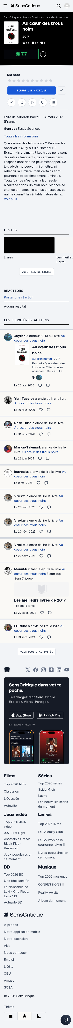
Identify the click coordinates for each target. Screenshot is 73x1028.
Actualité (10, 805)
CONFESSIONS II (51, 884)
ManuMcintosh (26, 569)
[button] (67, 6)
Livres (25, 17)
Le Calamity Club (50, 832)
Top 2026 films (15, 784)
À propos (11, 925)
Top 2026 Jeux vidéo (15, 824)
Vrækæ (20, 496)
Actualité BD (13, 902)
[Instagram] (43, 671)
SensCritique (11, 17)
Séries (45, 775)
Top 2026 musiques (52, 876)
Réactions (13, 290)
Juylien (20, 336)
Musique (47, 867)
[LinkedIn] (59, 671)
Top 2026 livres (49, 824)
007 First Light (14, 833)
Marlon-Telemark (27, 447)
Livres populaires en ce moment (53, 855)
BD (7, 867)
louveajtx (21, 472)
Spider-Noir (46, 789)
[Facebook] (35, 671)
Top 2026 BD (14, 874)
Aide (7, 946)
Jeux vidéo (15, 814)
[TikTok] (51, 671)
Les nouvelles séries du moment (53, 804)
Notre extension (16, 939)
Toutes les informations (21, 136)
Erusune (20, 626)
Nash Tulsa (23, 423)
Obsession (11, 791)
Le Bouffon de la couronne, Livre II (51, 842)
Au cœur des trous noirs (54, 17)
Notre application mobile (22, 932)
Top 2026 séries (50, 783)
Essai (35, 17)
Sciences (33, 128)
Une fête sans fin (16, 881)
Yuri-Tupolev (24, 399)
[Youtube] (66, 671)
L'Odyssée (11, 798)
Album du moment (52, 901)
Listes (10, 230)
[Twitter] (28, 671)
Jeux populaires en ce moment (18, 856)
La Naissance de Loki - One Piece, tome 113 (16, 891)
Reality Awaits (48, 892)
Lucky (42, 796)
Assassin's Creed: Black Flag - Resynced (17, 843)
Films (9, 775)
